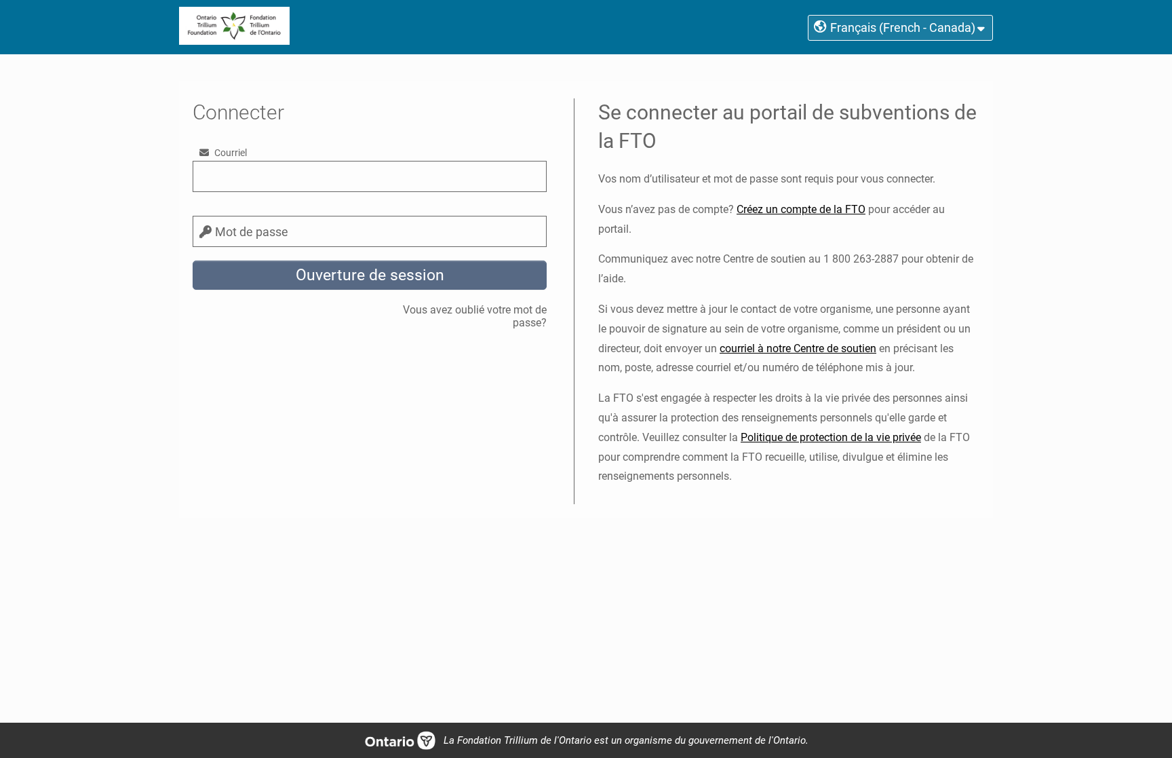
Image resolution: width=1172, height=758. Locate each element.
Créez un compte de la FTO (801, 209)
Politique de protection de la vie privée (831, 437)
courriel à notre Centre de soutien (798, 348)
